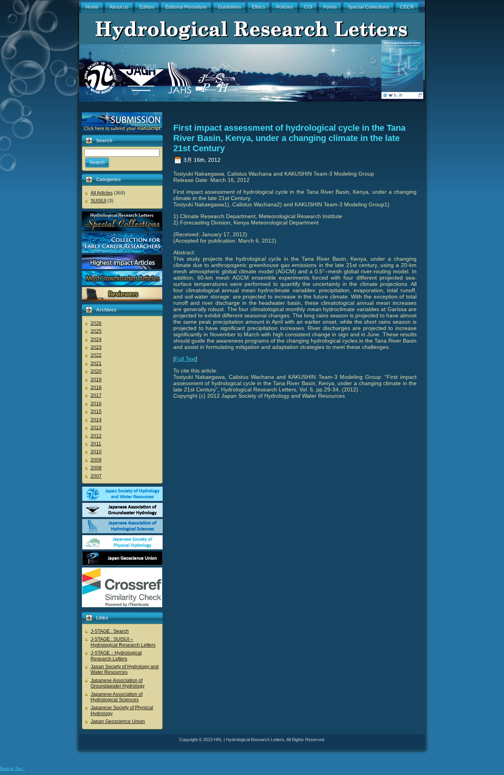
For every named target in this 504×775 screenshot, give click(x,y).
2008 (96, 468)
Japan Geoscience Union (118, 721)
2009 (96, 460)
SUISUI (98, 201)
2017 (96, 395)
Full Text (185, 359)
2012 (96, 436)
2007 (96, 476)
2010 (96, 451)
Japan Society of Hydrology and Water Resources (125, 669)
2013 (96, 427)
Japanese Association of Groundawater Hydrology (118, 683)
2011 (96, 444)
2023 (96, 347)
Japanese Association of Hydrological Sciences (117, 697)
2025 (96, 331)
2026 (96, 323)
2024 (96, 339)
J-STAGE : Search (110, 631)
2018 (96, 387)
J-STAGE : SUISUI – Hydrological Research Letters (123, 641)
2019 (96, 379)
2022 (96, 355)
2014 (96, 420)
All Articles (102, 193)
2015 (96, 411)
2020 (96, 371)
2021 (96, 363)
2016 (96, 403)
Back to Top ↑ (12, 768)
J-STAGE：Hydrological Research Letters (116, 655)
